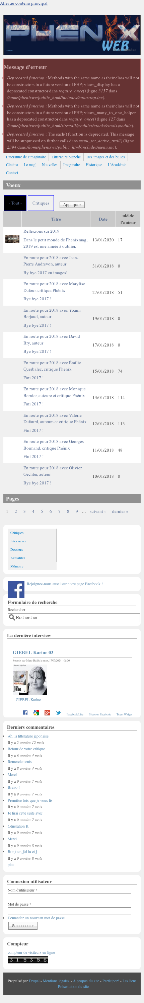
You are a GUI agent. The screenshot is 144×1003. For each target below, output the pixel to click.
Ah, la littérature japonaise (28, 736)
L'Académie (117, 164)
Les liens (130, 980)
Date (103, 219)
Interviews (18, 541)
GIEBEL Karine (28, 699)
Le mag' (30, 164)
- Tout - (15, 203)
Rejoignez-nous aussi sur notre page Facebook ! (65, 583)
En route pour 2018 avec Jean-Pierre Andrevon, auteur (50, 265)
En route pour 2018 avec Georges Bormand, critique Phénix (53, 448)
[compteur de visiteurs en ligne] (28, 962)
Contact (12, 172)
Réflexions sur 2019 (55, 238)
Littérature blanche (66, 156)
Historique (94, 164)
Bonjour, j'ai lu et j (22, 851)
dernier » (120, 511)
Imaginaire (71, 164)
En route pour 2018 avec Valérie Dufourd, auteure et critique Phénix (55, 422)
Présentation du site (73, 986)
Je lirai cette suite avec (25, 813)
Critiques (40, 203)
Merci (12, 774)
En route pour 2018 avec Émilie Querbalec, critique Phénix (52, 370)
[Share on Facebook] (25, 714)
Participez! (110, 980)
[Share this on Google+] (47, 714)
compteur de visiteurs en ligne (31, 952)
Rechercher (16, 609)
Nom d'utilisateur (23, 890)
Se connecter (124, 49)
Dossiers (16, 549)
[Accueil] (72, 53)
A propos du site (86, 980)
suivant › (98, 511)
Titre (56, 219)
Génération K (18, 826)
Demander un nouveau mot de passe (36, 917)
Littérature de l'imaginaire (26, 156)
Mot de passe (19, 904)
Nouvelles (50, 164)
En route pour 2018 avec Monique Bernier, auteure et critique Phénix (54, 396)
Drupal (34, 980)
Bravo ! (14, 787)
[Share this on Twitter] (58, 714)
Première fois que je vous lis (30, 800)
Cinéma (12, 164)
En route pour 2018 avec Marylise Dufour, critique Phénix (54, 291)
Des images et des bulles (105, 156)
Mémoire (16, 566)
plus (11, 864)
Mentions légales (56, 980)
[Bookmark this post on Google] (36, 714)
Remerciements (20, 761)
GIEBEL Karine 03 (33, 652)
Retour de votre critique (26, 748)
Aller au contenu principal (24, 3)
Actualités (17, 557)
